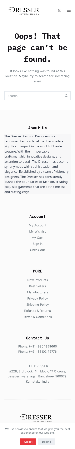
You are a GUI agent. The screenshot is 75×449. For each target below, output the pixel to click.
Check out (37, 250)
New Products (37, 280)
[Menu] (69, 10)
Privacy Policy (37, 298)
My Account (37, 225)
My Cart (37, 237)
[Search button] (66, 96)
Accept (28, 441)
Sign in (37, 244)
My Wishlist (37, 231)
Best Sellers (37, 286)
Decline (46, 441)
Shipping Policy (37, 304)
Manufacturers (37, 292)
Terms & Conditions (37, 317)
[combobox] (33, 95)
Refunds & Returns (37, 311)
